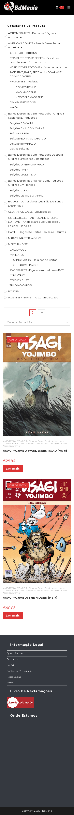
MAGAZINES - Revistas (24, 81)
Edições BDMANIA (21, 123)
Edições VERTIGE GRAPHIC (27, 195)
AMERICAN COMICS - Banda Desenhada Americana (34, 45)
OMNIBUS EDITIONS (23, 102)
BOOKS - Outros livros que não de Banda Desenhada (35, 203)
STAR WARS (17, 275)
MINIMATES (17, 254)
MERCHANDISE (18, 244)
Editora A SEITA (19, 133)
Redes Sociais (14, 676)
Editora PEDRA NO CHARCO (28, 138)
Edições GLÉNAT (20, 190)
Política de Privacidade (19, 670)
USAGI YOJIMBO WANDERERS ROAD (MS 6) (35, 450)
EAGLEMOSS (18, 249)
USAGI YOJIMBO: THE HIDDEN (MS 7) (30, 597)
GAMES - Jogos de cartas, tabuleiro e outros (37, 232)
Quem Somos (14, 653)
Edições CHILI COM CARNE (27, 128)
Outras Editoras (19, 148)
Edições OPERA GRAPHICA (27, 164)
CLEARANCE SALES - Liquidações (29, 211)
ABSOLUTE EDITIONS (23, 52)
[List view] (41, 312)
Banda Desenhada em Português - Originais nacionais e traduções (36, 115)
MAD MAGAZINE (26, 92)
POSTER (13, 291)
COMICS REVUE (26, 87)
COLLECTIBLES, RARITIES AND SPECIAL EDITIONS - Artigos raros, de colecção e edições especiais (34, 222)
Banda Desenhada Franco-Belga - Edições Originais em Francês (35, 182)
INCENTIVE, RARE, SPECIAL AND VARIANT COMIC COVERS (35, 74)
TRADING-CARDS (21, 285)
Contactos (12, 659)
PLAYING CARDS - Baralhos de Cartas (33, 259)
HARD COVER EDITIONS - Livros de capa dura (38, 67)
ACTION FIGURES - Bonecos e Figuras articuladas (32, 35)
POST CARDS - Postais (24, 265)
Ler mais (13, 468)
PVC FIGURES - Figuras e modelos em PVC (37, 270)
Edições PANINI (19, 169)
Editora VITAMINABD (23, 143)
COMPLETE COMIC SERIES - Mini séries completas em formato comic (34, 60)
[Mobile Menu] (67, 7)
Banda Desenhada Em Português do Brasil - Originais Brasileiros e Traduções (36, 156)
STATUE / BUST (19, 280)
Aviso (10, 682)
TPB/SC (14, 107)
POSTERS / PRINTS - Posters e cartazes (33, 297)
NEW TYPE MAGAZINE (29, 97)
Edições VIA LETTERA (23, 174)
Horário (11, 665)
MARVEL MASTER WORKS (24, 238)
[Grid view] (32, 312)
